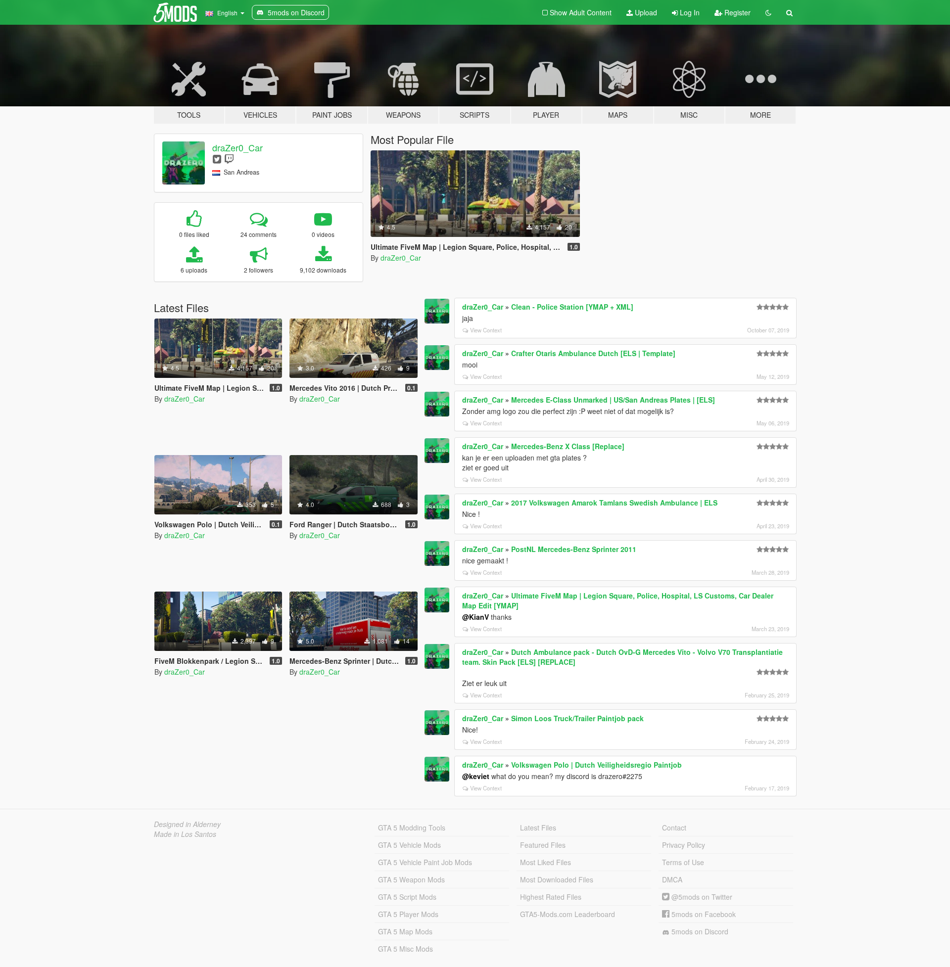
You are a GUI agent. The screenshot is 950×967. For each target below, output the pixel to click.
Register (736, 12)
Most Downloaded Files (556, 879)
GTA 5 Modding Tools (411, 827)
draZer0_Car (237, 147)
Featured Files (543, 845)
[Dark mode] (768, 12)
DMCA (672, 879)
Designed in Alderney (187, 824)
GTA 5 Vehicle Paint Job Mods (425, 862)
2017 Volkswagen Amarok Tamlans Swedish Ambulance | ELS (614, 502)
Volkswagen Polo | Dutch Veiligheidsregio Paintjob (596, 765)
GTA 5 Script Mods (407, 897)
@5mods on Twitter (700, 897)
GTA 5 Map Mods (405, 931)
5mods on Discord (698, 931)
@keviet (475, 776)
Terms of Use (683, 862)
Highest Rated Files (550, 897)
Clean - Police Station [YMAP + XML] (572, 307)
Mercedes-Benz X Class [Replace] (567, 446)
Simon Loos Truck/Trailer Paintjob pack (577, 718)
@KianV (475, 617)
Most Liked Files (545, 862)
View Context (486, 330)
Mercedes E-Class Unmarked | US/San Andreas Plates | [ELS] (613, 400)
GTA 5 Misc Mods (405, 949)
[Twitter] (217, 158)
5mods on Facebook (702, 914)
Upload (645, 12)
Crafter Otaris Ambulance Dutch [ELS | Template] (593, 353)
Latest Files (538, 827)
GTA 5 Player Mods (408, 914)
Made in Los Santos (185, 834)
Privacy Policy (683, 845)
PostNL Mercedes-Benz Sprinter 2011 (573, 549)
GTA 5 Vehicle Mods (409, 845)
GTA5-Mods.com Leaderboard (567, 914)
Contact (674, 827)
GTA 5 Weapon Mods (411, 879)
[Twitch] (229, 158)
